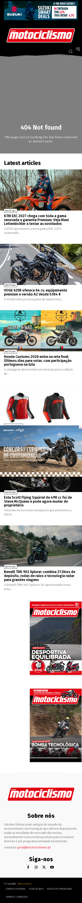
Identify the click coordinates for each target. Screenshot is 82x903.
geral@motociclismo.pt (34, 847)
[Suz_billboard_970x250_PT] (41, 19)
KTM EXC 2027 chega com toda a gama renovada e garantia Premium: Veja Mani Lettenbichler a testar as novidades (36, 220)
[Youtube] (52, 867)
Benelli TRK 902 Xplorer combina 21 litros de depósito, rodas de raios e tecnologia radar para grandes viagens (39, 576)
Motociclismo (24, 883)
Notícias (10, 211)
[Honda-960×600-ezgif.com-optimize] (41, 475)
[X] (44, 867)
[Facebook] (28, 867)
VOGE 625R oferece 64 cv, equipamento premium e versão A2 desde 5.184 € (35, 292)
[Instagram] (36, 867)
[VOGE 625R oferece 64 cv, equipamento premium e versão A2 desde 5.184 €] (41, 264)
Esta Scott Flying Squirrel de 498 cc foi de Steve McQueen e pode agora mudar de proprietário (38, 501)
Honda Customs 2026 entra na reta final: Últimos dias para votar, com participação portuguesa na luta (38, 361)
